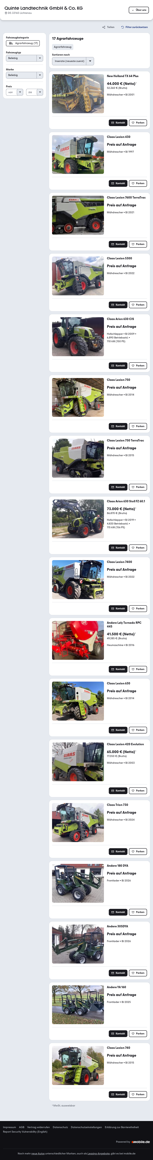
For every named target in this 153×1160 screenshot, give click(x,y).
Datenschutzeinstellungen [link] (86, 1127)
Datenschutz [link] (60, 1127)
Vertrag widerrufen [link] (38, 1127)
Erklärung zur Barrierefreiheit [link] (122, 1127)
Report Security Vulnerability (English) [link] (25, 1131)
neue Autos (38, 1153)
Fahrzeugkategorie (17, 37)
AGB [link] (21, 1127)
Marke (10, 69)
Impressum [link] (9, 1127)
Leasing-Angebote (99, 1153)
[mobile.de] (141, 1142)
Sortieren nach (61, 54)
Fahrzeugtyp (13, 52)
